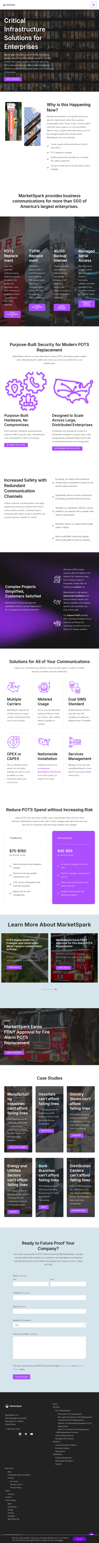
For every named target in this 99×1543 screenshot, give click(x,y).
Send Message (21, 1377)
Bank (10, 1504)
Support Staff (73, 615)
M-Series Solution (62, 1448)
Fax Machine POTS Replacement (71, 1420)
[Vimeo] (25, 1434)
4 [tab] (51, 989)
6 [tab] (56, 989)
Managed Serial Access (86, 303)
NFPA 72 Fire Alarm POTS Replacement (73, 1429)
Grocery (11, 1513)
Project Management (63, 1458)
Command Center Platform (65, 1445)
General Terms (16, 1484)
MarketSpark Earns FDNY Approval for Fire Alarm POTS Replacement (24, 943)
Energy (10, 1510)
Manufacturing (13, 1519)
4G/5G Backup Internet (61, 307)
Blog (9, 1472)
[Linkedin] (20, 1434)
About (7, 1491)
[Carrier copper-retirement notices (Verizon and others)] (69, 146)
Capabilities (57, 1454)
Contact (8, 1497)
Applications (60, 1451)
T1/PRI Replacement (37, 307)
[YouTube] (31, 1434)
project (77, 587)
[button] (13, 79)
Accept (79, 1539)
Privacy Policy (66, 1366)
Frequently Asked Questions (19, 1475)
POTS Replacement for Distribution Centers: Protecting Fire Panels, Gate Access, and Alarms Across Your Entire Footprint (73, 946)
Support (58, 1464)
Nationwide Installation (74, 596)
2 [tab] (45, 989)
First (14, 1279)
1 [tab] (43, 989)
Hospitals (11, 1516)
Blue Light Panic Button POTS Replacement (75, 1417)
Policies (11, 1478)
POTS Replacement (12, 314)
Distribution (12, 1507)
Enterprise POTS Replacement (70, 1414)
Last (52, 1279)
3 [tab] (48, 989)
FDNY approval (14, 1053)
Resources (9, 1468)
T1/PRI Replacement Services (66, 1432)
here (61, 1540)
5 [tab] (53, 989)
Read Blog (14, 968)
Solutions (56, 1442)
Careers (11, 1494)
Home (55, 1404)
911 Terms (14, 1481)
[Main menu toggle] (93, 5)
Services (56, 1407)
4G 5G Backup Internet (64, 1436)
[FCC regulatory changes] (59, 152)
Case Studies (10, 1500)
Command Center (82, 772)
